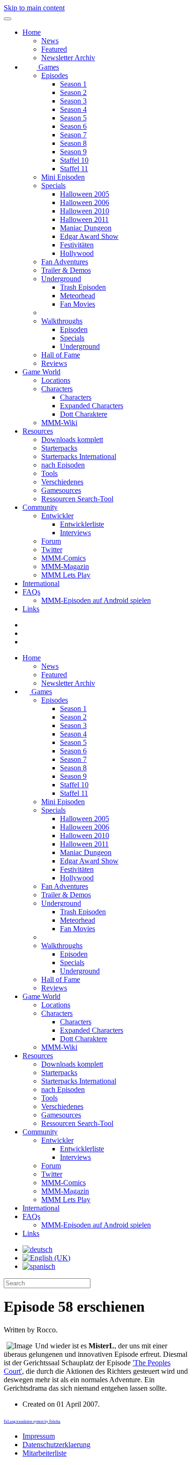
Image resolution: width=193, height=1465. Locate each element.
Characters (57, 389)
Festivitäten (77, 245)
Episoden (74, 329)
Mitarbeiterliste (44, 1453)
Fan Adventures (64, 262)
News (50, 41)
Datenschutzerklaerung (56, 1445)
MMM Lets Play (65, 575)
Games (48, 67)
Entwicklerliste (82, 524)
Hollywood (77, 253)
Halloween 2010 (84, 211)
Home (31, 32)
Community (40, 507)
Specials (53, 186)
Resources (37, 431)
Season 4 (73, 109)
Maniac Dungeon (85, 228)
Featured (54, 49)
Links (30, 609)
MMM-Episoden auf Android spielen (96, 600)
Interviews (75, 533)
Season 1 (73, 84)
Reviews (54, 363)
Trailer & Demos (66, 270)
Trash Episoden (83, 287)
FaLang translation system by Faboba (32, 1421)
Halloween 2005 (84, 194)
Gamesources (61, 490)
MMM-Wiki (59, 423)
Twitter (51, 550)
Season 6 (73, 126)
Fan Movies (77, 304)
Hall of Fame (60, 355)
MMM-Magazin (65, 566)
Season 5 (73, 118)
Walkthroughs (61, 321)
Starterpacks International (78, 456)
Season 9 (73, 152)
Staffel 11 (74, 169)
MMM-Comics (63, 558)
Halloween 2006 (84, 202)
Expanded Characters (91, 406)
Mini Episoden (63, 177)
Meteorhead (77, 296)
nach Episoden (63, 465)
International (40, 583)
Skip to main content (34, 8)
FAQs (31, 592)
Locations (55, 380)
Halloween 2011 (84, 219)
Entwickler (57, 516)
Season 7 (73, 135)
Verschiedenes (62, 482)
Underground (61, 279)
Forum (51, 541)
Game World (41, 372)
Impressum (38, 1436)
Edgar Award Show (89, 236)
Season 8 (73, 143)
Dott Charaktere (83, 414)
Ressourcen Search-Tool (77, 499)
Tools (49, 473)
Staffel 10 (74, 160)
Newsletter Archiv (68, 58)
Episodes (54, 75)
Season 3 (73, 101)
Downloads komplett (72, 439)
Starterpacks (59, 448)
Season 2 (73, 92)
